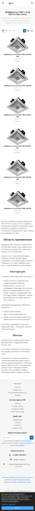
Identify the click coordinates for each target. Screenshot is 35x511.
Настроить (12, 504)
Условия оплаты (17, 406)
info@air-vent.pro (19, 460)
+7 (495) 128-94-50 (19, 455)
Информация (17, 420)
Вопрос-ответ (17, 428)
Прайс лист (17, 416)
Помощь (17, 403)
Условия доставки (17, 409)
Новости (17, 422)
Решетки (17, 387)
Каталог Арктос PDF (17, 400)
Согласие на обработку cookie (20, 482)
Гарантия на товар (17, 412)
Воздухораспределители (17, 393)
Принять (17, 508)
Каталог (17, 384)
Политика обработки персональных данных (17, 477)
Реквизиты (17, 425)
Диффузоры (17, 390)
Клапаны (18, 395)
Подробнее (4, 504)
